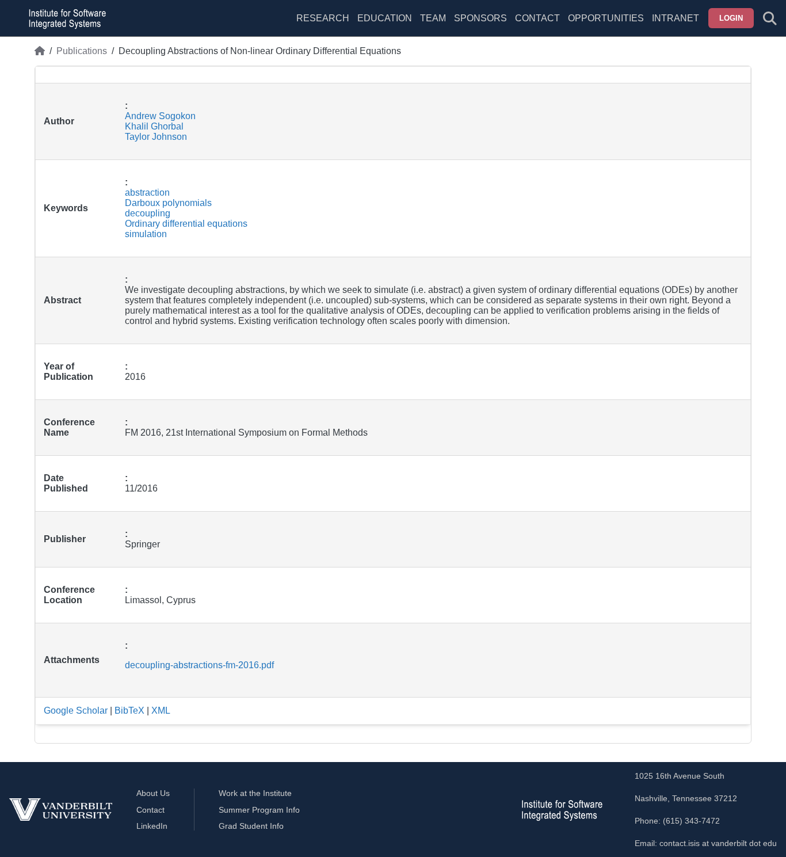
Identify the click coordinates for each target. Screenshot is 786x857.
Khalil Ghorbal (154, 126)
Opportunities (606, 18)
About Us (153, 793)
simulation (146, 234)
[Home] (40, 51)
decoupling (147, 213)
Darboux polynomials (168, 203)
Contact (537, 18)
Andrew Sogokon (160, 116)
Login (731, 18)
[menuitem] (433, 25)
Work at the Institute (255, 793)
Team (433, 18)
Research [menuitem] (322, 18)
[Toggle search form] (770, 18)
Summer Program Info (259, 809)
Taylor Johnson (156, 137)
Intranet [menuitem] (675, 18)
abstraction (147, 192)
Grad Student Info (251, 826)
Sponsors (480, 18)
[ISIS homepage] (64, 18)
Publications (81, 51)
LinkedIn (151, 826)
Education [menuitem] (384, 18)
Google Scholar (76, 710)
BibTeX (129, 710)
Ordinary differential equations (186, 223)
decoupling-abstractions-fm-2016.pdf (199, 665)
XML (160, 710)
